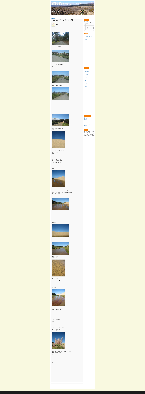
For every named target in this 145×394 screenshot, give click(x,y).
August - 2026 (86, 21)
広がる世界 (86, 39)
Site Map (55, 392)
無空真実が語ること (87, 71)
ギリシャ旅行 (86, 78)
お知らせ (86, 87)
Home (92, 16)
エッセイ (86, 69)
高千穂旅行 (86, 86)
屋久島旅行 (86, 75)
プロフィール (85, 137)
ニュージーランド (55, 27)
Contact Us (52, 392)
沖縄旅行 (86, 84)
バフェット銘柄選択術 (87, 72)
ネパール (86, 77)
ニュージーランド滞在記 (87, 124)
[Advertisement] (67, 107)
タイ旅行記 (85, 125)
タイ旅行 (86, 80)
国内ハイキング (86, 81)
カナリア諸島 (86, 74)
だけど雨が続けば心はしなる (88, 36)
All (84, 117)
